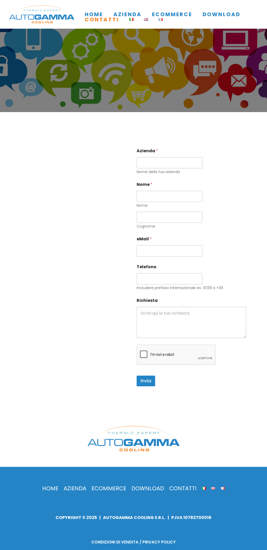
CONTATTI (102, 19)
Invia (146, 381)
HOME (94, 14)
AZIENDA (127, 14)
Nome (142, 205)
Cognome (146, 226)
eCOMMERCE (172, 14)
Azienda (147, 150)
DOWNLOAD (221, 14)
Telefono (146, 266)
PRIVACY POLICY (159, 542)
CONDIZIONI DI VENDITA (114, 542)
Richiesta (147, 300)
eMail (144, 238)
